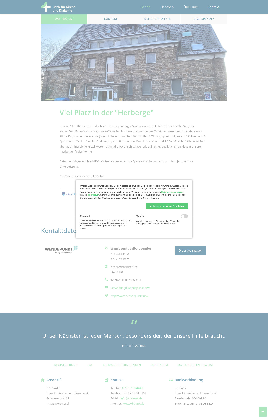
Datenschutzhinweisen (172, 192)
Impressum (93, 195)
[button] (167, 206)
